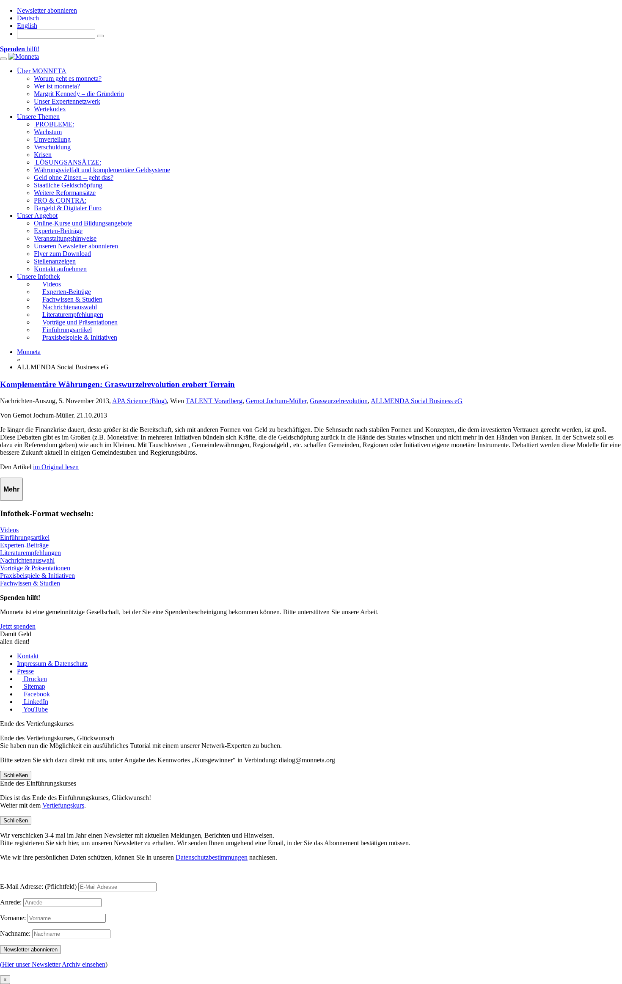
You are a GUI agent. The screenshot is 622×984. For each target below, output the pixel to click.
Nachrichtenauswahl (27, 560)
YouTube (35, 709)
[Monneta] (23, 56)
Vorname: (13, 917)
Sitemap (33, 686)
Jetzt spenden (18, 626)
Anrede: (11, 902)
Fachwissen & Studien (30, 583)
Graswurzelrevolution (339, 400)
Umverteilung (52, 139)
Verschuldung (52, 147)
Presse (25, 671)
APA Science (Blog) (139, 400)
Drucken (34, 678)
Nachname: (15, 933)
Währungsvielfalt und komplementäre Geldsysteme (102, 169)
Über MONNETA (41, 70)
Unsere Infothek (38, 276)
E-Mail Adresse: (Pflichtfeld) (38, 886)
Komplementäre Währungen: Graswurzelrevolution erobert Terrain (117, 384)
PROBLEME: (54, 124)
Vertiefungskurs (63, 805)
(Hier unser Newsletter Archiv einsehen (52, 964)
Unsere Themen (38, 116)
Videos (9, 529)
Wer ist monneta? (57, 86)
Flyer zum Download (62, 253)
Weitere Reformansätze (65, 192)
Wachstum (48, 131)
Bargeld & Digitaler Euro (68, 208)
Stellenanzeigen (55, 261)
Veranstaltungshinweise (65, 238)
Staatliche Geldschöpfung (68, 185)
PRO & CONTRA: (60, 200)
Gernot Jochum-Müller (276, 400)
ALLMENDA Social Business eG (416, 400)
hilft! (19, 48)
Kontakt (28, 656)
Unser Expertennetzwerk (67, 101)
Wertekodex (50, 109)
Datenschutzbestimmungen (212, 857)
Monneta (29, 351)
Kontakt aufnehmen (60, 268)
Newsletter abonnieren (47, 10)
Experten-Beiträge (58, 230)
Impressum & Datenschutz (52, 663)
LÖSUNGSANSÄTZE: (67, 162)
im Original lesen (56, 466)
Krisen (43, 154)
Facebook (36, 694)
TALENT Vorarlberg (214, 400)
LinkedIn (35, 701)
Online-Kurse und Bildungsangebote (83, 223)
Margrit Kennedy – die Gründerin (79, 93)
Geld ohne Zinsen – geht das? (73, 177)
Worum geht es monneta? (68, 78)
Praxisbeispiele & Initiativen (37, 575)
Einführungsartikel (25, 537)
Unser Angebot (37, 215)
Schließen (15, 775)
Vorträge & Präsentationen (35, 568)
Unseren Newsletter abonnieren (76, 246)
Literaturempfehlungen (30, 552)
